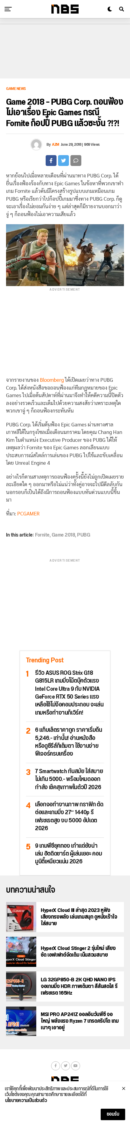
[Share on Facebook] (51, 160)
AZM (55, 144)
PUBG (83, 535)
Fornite (42, 535)
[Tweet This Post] (63, 160)
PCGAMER (28, 513)
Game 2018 (63, 535)
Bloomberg (52, 380)
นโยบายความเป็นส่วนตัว (26, 1101)
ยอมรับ (113, 1114)
